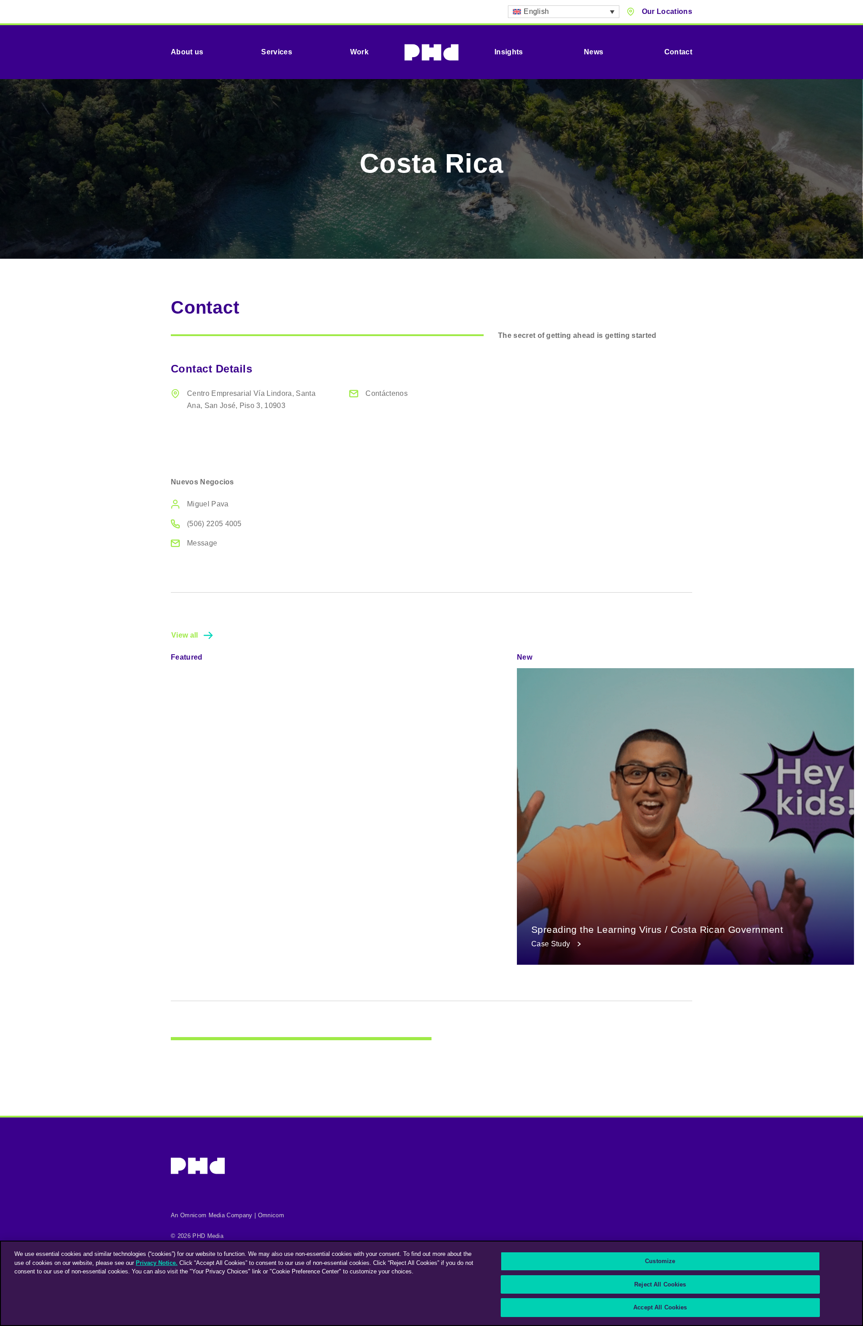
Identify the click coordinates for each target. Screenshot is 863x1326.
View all (184, 635)
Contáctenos (386, 393)
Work (359, 52)
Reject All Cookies (660, 1284)
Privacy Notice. (157, 1262)
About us (187, 52)
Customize (660, 1261)
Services (276, 52)
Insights (508, 52)
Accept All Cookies (660, 1307)
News (593, 52)
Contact (678, 52)
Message (202, 543)
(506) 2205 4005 (214, 524)
